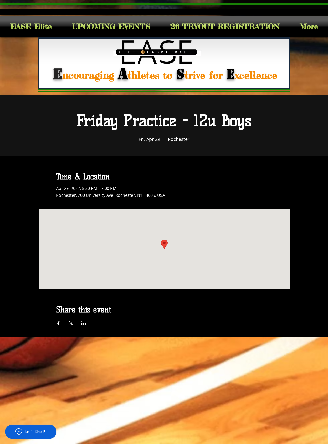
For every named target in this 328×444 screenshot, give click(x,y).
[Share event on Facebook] (58, 323)
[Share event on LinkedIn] (83, 323)
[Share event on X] (71, 323)
